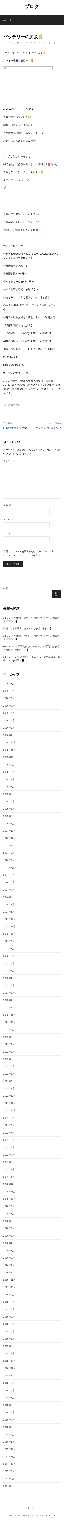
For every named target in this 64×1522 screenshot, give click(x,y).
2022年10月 (9, 1022)
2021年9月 (13, 404)
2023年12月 (9, 919)
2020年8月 (8, 1213)
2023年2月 (8, 992)
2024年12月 (9, 830)
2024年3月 (8, 897)
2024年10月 (9, 845)
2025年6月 (8, 786)
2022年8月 (8, 1037)
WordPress (26, 1515)
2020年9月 (8, 1206)
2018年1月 (8, 1441)
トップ (31, 1508)
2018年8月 (8, 1390)
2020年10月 (9, 1199)
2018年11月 (9, 1368)
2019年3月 (8, 1338)
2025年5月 (8, 794)
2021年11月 (9, 1103)
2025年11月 (9, 750)
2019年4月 (8, 1331)
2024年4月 (8, 889)
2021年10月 (9, 1110)
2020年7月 (8, 1221)
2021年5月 (8, 1147)
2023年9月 (8, 941)
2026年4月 (8, 713)
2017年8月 (8, 1478)
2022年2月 (8, 1081)
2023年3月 (8, 985)
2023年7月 (8, 956)
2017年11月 (9, 1456)
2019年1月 (8, 1353)
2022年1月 (8, 1088)
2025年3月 (8, 808)
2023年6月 (8, 963)
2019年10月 (9, 1287)
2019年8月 (8, 1302)
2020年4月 (8, 1243)
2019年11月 (9, 1280)
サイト (6, 533)
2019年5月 (8, 1324)
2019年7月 (8, 1309)
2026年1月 (8, 735)
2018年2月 (8, 1434)
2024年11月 (9, 838)
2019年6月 (8, 1316)
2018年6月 (8, 1405)
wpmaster (30, 42)
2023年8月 (8, 948)
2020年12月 (9, 1184)
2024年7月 (8, 867)
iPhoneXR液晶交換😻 (15, 427)
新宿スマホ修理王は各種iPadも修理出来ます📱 (27, 628)
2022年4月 (8, 1066)
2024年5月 (8, 882)
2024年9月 (8, 853)
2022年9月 (8, 1029)
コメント (9, 461)
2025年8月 (8, 772)
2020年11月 (9, 1191)
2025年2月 (8, 816)
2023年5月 (8, 970)
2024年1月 (8, 911)
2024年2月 (8, 904)
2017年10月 (9, 1464)
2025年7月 (8, 779)
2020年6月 (8, 1228)
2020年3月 (8, 1250)
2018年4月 (8, 1419)
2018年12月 (9, 1361)
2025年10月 (9, 757)
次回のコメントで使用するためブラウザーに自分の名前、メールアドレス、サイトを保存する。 (30, 553)
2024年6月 (8, 875)
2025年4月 (8, 801)
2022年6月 (8, 1051)
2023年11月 (9, 926)
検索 (5, 588)
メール (8, 519)
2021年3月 (8, 1162)
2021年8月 (8, 1125)
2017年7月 (8, 1486)
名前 (7, 505)
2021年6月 (8, 1140)
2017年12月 (9, 1449)
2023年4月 (8, 978)
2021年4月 (8, 1154)
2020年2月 (8, 1257)
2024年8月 (8, 860)
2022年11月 (9, 1015)
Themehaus (49, 1515)
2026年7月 (8, 691)
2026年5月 (8, 705)
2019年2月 (8, 1346)
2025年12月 (9, 742)
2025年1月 (8, 823)
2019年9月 (8, 1294)
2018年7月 (8, 1397)
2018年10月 (9, 1375)
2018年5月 (8, 1412)
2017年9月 (8, 1471)
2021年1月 (8, 1177)
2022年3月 (8, 1073)
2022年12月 (9, 1007)
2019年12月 (9, 1272)
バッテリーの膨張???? (48, 427)
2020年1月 (8, 1265)
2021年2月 (8, 1169)
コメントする (48, 42)
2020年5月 (8, 1235)
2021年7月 (8, 1132)
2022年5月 (8, 1059)
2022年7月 (8, 1044)
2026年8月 (8, 683)
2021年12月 (9, 1096)
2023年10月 (9, 934)
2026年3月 (8, 720)
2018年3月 (8, 1427)
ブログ (32, 6)
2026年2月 (8, 727)
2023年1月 (8, 1000)
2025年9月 (8, 764)
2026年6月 (8, 698)
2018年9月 (8, 1383)
